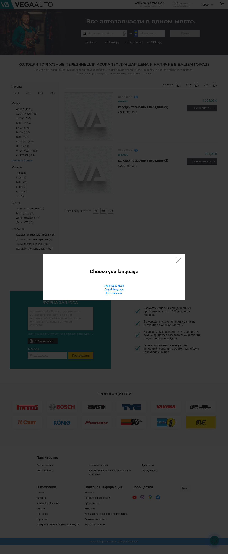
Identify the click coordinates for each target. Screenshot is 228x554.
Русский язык (114, 293)
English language (114, 289)
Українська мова (114, 285)
